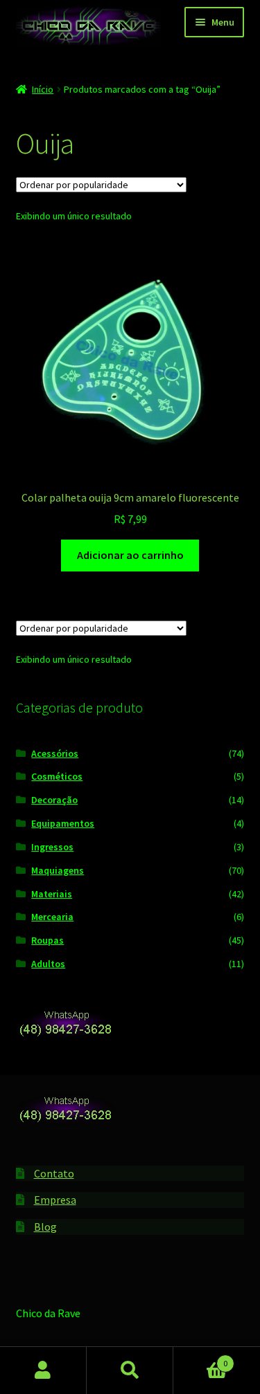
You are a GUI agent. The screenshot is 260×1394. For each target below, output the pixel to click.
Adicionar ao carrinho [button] (130, 555)
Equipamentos (62, 823)
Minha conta (43, 1370)
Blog (45, 1226)
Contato (54, 1173)
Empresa (55, 1200)
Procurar (130, 1370)
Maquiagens (57, 870)
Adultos (48, 963)
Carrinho (200, 1358)
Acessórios (54, 753)
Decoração (54, 800)
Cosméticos (57, 776)
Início (42, 89)
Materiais (51, 894)
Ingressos (52, 847)
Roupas (47, 940)
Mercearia (52, 916)
